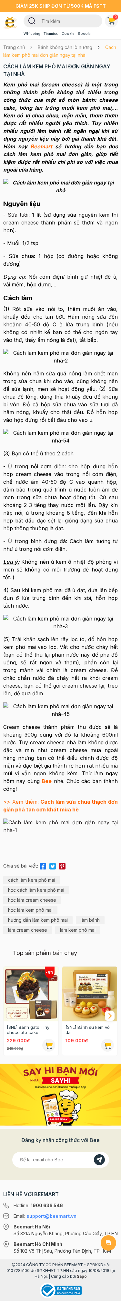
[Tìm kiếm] (31, 20)
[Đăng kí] (99, 1160)
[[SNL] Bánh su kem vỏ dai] (89, 994)
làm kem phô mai (78, 930)
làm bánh (90, 920)
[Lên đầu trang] (108, 1293)
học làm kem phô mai (30, 910)
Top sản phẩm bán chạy (45, 952)
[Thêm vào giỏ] (48, 1045)
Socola (84, 33)
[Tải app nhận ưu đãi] (60, 1094)
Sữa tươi (18, 215)
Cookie (68, 33)
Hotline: (38, 1205)
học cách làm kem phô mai (36, 890)
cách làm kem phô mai (31, 880)
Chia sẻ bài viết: (20, 866)
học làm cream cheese (32, 900)
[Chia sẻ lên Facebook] (43, 865)
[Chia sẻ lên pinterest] (62, 865)
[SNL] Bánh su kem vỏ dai (88, 1030)
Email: (45, 1216)
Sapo (82, 1276)
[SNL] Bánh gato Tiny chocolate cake (28, 1030)
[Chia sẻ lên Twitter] (52, 865)
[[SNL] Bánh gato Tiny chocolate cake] (31, 994)
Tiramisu (51, 33)
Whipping (32, 33)
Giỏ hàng (116, 17)
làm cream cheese (27, 930)
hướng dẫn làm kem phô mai (38, 920)
